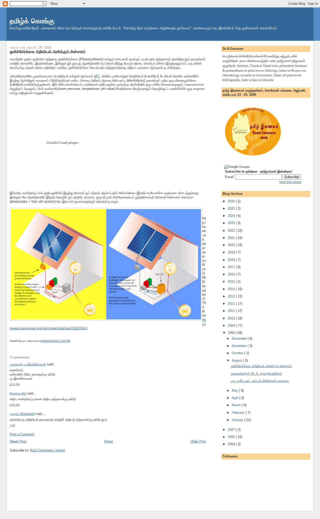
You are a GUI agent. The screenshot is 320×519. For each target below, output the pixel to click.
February (238, 412)
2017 (231, 267)
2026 (231, 201)
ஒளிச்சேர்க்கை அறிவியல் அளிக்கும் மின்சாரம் (48, 51)
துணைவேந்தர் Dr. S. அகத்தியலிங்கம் (256, 373)
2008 (231, 333)
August (237, 360)
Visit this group (290, 182)
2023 (231, 223)
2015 (231, 281)
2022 (231, 230)
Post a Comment (22, 434)
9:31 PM (15, 384)
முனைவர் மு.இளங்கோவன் (28, 364)
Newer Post (18, 441)
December (239, 338)
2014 (231, 289)
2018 (231, 260)
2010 (231, 318)
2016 (231, 274)
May (235, 390)
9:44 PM (15, 404)
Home (108, 441)
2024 (231, 216)
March (236, 405)
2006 (231, 437)
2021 (231, 238)
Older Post (198, 441)
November (239, 346)
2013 (231, 296)
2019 (231, 252)
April (235, 398)
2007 (231, 429)
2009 (231, 325)
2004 (231, 444)
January (237, 420)
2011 (231, 311)
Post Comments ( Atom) (47, 450)
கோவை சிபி (18, 393)
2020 (231, 245)
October (237, 353)
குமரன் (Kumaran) (22, 414)
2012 (231, 303)
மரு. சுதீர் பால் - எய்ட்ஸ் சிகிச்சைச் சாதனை (260, 381)
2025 (231, 208)
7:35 (12, 425)
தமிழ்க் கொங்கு (32, 21)
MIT (97, 76)
